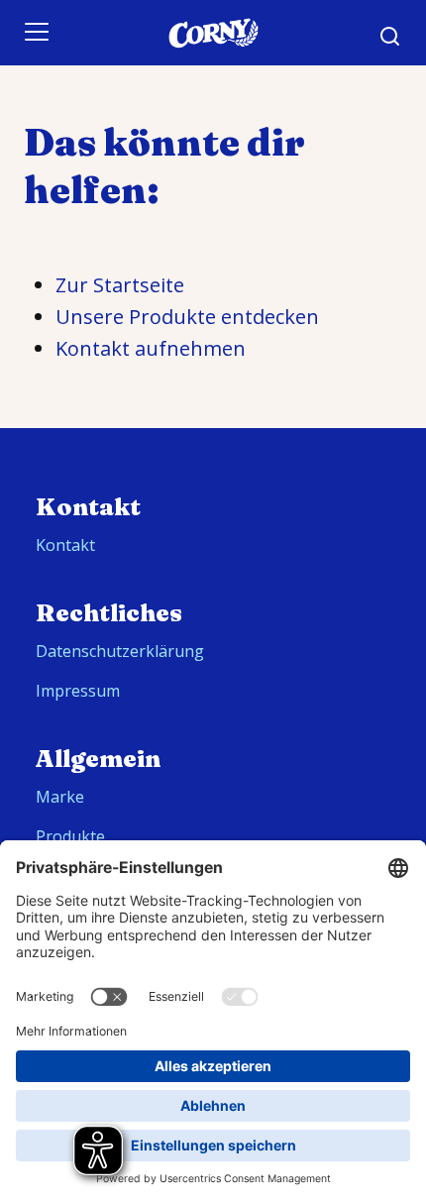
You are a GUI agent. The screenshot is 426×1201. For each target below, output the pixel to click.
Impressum (78, 691)
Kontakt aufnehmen (150, 348)
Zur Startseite (119, 285)
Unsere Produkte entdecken (187, 316)
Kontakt (65, 545)
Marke (60, 797)
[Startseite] (213, 33)
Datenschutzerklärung (120, 651)
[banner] (213, 32)
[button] (390, 37)
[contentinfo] (213, 814)
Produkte (70, 836)
